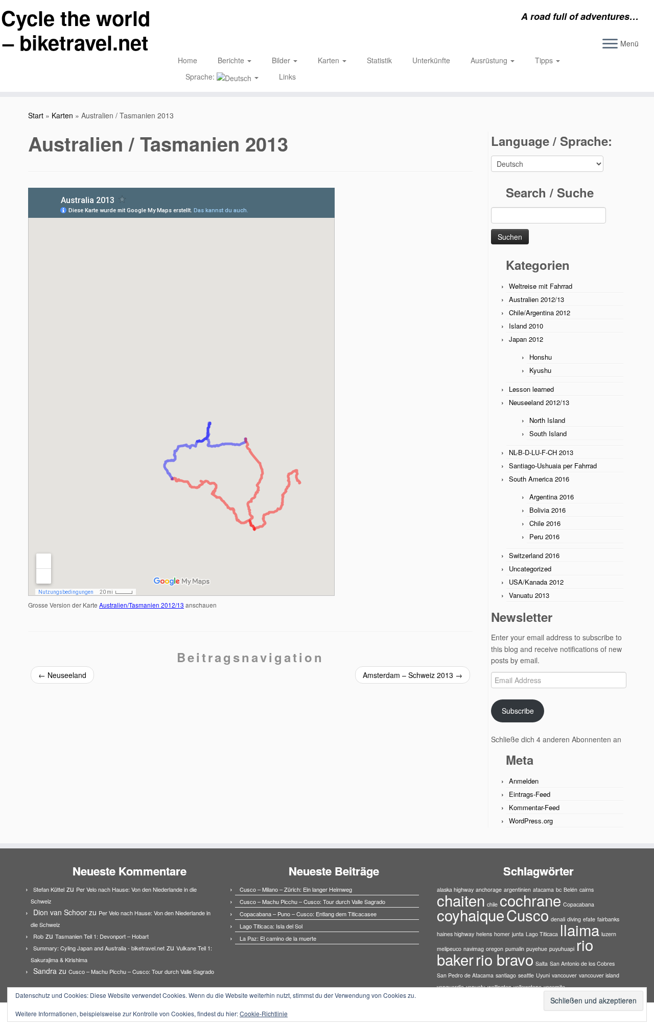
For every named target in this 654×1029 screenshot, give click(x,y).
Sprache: (201, 76)
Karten (329, 60)
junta (518, 934)
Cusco (527, 914)
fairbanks (608, 919)
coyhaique (470, 914)
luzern (608, 934)
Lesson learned (531, 389)
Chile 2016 (544, 523)
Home (187, 60)
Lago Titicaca (542, 934)
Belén (570, 889)
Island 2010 (526, 326)
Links (287, 76)
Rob (38, 936)
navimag (473, 948)
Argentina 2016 (551, 496)
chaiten (461, 900)
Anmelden (524, 781)
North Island (547, 420)
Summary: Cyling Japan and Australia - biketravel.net (99, 948)
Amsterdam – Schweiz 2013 (412, 675)
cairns (586, 889)
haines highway (455, 934)
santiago (506, 975)
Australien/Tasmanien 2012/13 (141, 604)
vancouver (564, 975)
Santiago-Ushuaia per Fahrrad (553, 465)
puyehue (536, 948)
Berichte (232, 60)
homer (502, 934)
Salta (541, 963)
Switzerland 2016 (534, 555)
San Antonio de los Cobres (582, 963)
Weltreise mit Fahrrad (540, 286)
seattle (526, 975)
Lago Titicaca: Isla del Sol (271, 926)
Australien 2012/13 (536, 299)
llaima (579, 929)
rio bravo (504, 959)
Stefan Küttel (48, 889)
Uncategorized (530, 568)
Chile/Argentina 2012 (539, 312)
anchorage (489, 889)
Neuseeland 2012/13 (539, 402)
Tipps (545, 60)
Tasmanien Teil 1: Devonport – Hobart (102, 936)
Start (35, 115)
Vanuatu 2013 (529, 595)
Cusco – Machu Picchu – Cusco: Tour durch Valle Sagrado (141, 971)
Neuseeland (62, 675)
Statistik (379, 60)
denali (558, 919)
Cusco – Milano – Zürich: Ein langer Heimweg (296, 889)
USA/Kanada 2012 (536, 582)
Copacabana (578, 904)
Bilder (282, 60)
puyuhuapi (561, 948)
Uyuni (543, 975)
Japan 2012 (526, 339)
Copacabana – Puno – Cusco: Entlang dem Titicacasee (308, 914)
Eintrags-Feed (529, 794)
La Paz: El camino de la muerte (278, 938)
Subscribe (518, 711)
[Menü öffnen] (610, 44)
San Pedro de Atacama (465, 975)
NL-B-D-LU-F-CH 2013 (541, 452)
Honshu (540, 357)
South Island (548, 433)
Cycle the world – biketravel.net (75, 30)
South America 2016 (539, 479)
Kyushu (540, 370)
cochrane (530, 900)
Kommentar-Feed (534, 807)
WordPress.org (531, 820)
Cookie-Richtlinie (264, 1013)
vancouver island (599, 975)
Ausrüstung (490, 60)
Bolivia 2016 (547, 510)
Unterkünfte (431, 60)
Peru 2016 (544, 536)
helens (484, 934)
